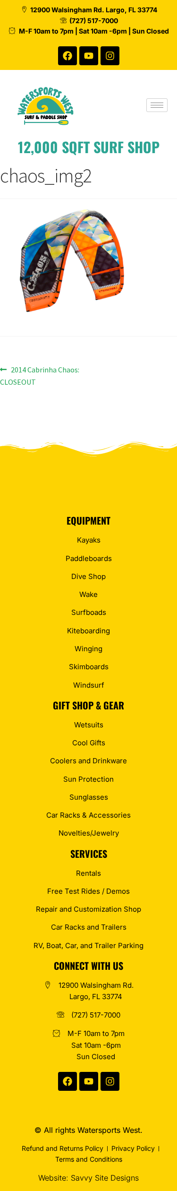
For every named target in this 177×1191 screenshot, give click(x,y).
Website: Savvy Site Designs (88, 1177)
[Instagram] (110, 55)
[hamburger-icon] (157, 105)
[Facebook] (67, 55)
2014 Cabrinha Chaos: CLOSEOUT (39, 375)
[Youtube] (88, 55)
